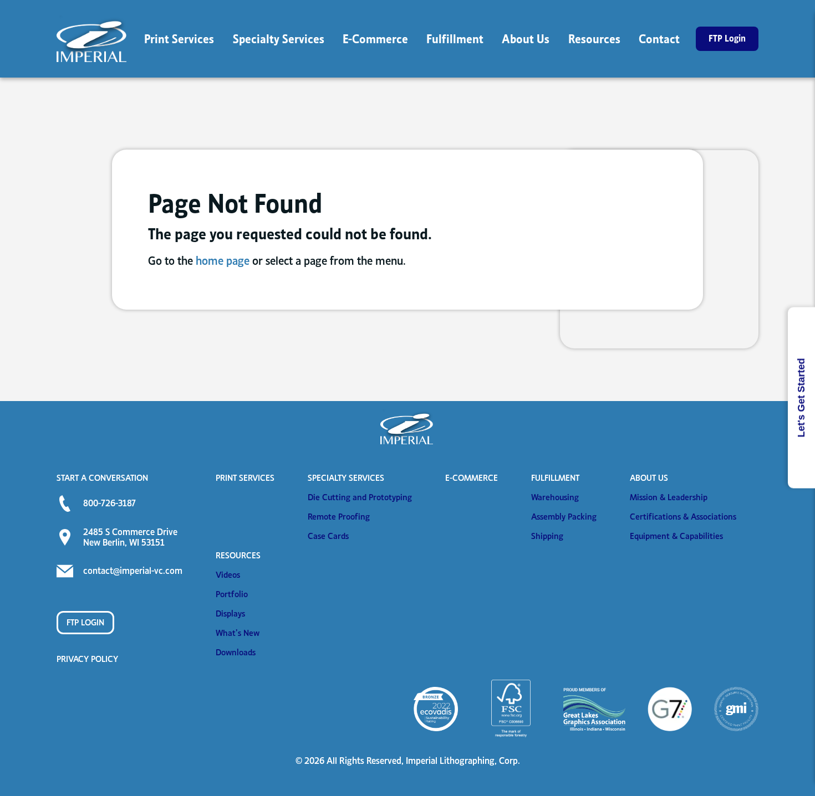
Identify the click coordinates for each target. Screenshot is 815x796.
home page (222, 260)
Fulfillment (555, 477)
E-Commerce (471, 477)
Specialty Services (346, 477)
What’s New (237, 633)
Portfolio (232, 594)
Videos (228, 574)
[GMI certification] (736, 709)
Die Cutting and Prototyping (360, 497)
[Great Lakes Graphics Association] (594, 709)
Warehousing (555, 497)
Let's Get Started (801, 398)
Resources (238, 555)
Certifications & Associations (683, 516)
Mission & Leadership (668, 497)
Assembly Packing (564, 516)
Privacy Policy (87, 659)
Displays (230, 613)
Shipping (547, 536)
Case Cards (328, 536)
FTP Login (85, 622)
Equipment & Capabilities (676, 536)
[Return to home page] (93, 39)
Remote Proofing (339, 516)
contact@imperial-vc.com (132, 571)
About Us (649, 477)
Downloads (236, 652)
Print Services (245, 477)
